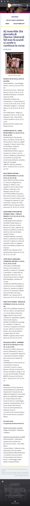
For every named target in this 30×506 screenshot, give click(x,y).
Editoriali (15, 17)
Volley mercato (18, 23)
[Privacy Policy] (11, 496)
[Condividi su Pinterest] (18, 484)
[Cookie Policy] (18, 496)
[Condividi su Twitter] (15, 484)
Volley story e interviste (15, 20)
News (7, 23)
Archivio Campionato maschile (21, 475)
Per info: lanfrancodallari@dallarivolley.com (15, 495)
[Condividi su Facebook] (11, 484)
